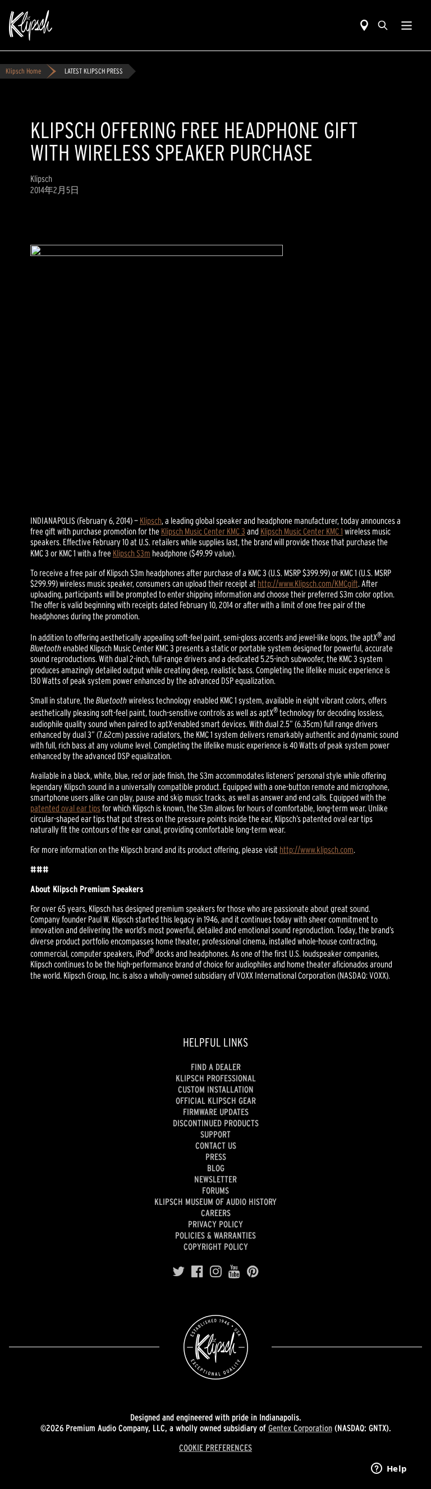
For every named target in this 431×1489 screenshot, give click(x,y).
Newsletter (215, 1179)
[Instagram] (216, 1271)
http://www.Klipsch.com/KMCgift (308, 583)
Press (215, 1157)
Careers (216, 1213)
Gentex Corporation (300, 1428)
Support (215, 1134)
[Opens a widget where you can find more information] (389, 1469)
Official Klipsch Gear (216, 1100)
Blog (215, 1168)
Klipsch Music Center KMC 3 (203, 531)
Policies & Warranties (215, 1235)
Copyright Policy (216, 1246)
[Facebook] (197, 1271)
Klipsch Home (23, 71)
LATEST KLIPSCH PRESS (94, 71)
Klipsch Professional (216, 1078)
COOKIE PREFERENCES (215, 1447)
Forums (215, 1190)
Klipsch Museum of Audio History (215, 1201)
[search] (382, 25)
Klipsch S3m (131, 553)
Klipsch (151, 520)
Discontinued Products (216, 1123)
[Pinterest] (253, 1271)
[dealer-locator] (364, 25)
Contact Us (215, 1145)
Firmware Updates (216, 1112)
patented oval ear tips (65, 808)
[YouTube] (234, 1271)
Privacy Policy (215, 1224)
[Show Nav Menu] (406, 25)
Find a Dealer (216, 1067)
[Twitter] (178, 1271)
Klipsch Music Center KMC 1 (301, 531)
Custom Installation (216, 1089)
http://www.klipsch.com (316, 849)
